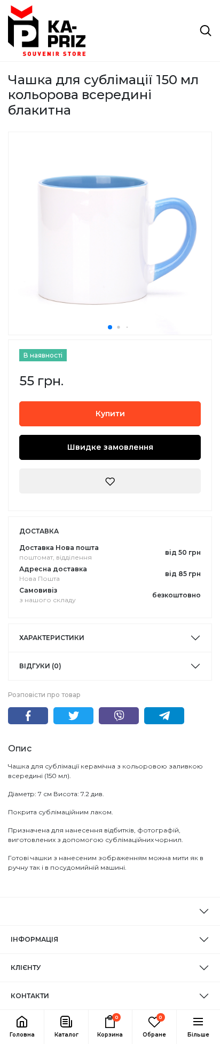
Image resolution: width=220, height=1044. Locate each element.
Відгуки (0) (40, 666)
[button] (66, 1027)
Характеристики (51, 638)
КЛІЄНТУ (26, 968)
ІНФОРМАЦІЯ (34, 939)
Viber (119, 715)
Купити (110, 413)
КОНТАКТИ (30, 996)
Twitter (73, 715)
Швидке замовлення (110, 447)
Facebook (28, 715)
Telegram (164, 715)
